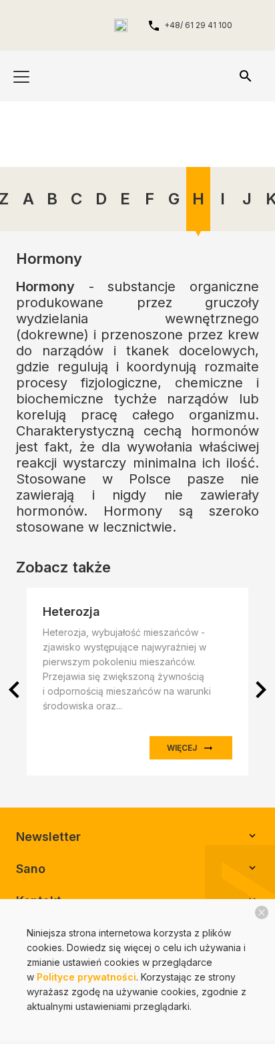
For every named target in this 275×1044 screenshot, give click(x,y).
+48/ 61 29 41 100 (198, 25)
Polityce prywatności (86, 977)
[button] (260, 690)
